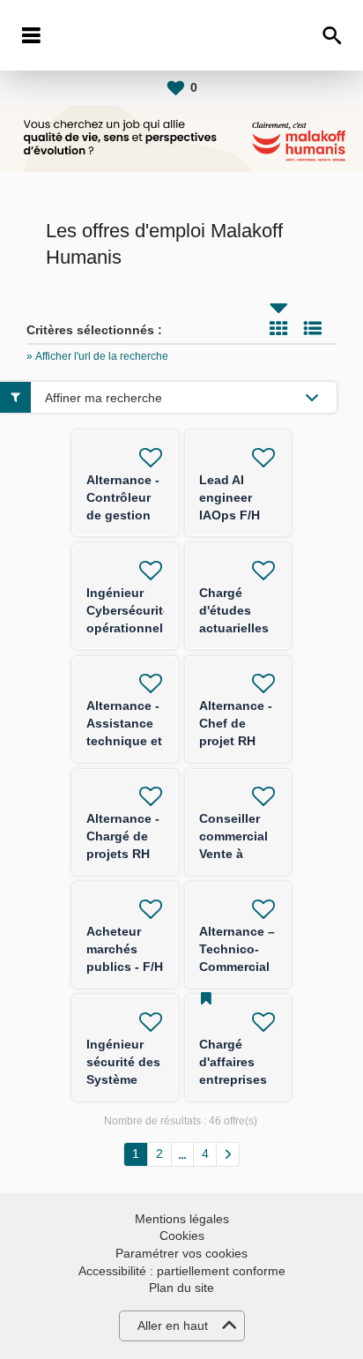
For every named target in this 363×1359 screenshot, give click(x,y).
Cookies (181, 1235)
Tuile (278, 328)
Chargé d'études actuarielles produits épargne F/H (235, 628)
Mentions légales (182, 1219)
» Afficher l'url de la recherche (97, 356)
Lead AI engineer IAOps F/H (229, 497)
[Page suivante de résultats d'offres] (228, 1154)
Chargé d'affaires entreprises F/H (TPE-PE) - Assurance (237, 1079)
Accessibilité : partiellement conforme (181, 1271)
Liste (312, 328)
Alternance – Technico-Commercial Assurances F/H (237, 966)
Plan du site (181, 1288)
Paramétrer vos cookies (181, 1253)
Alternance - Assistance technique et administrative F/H (129, 740)
